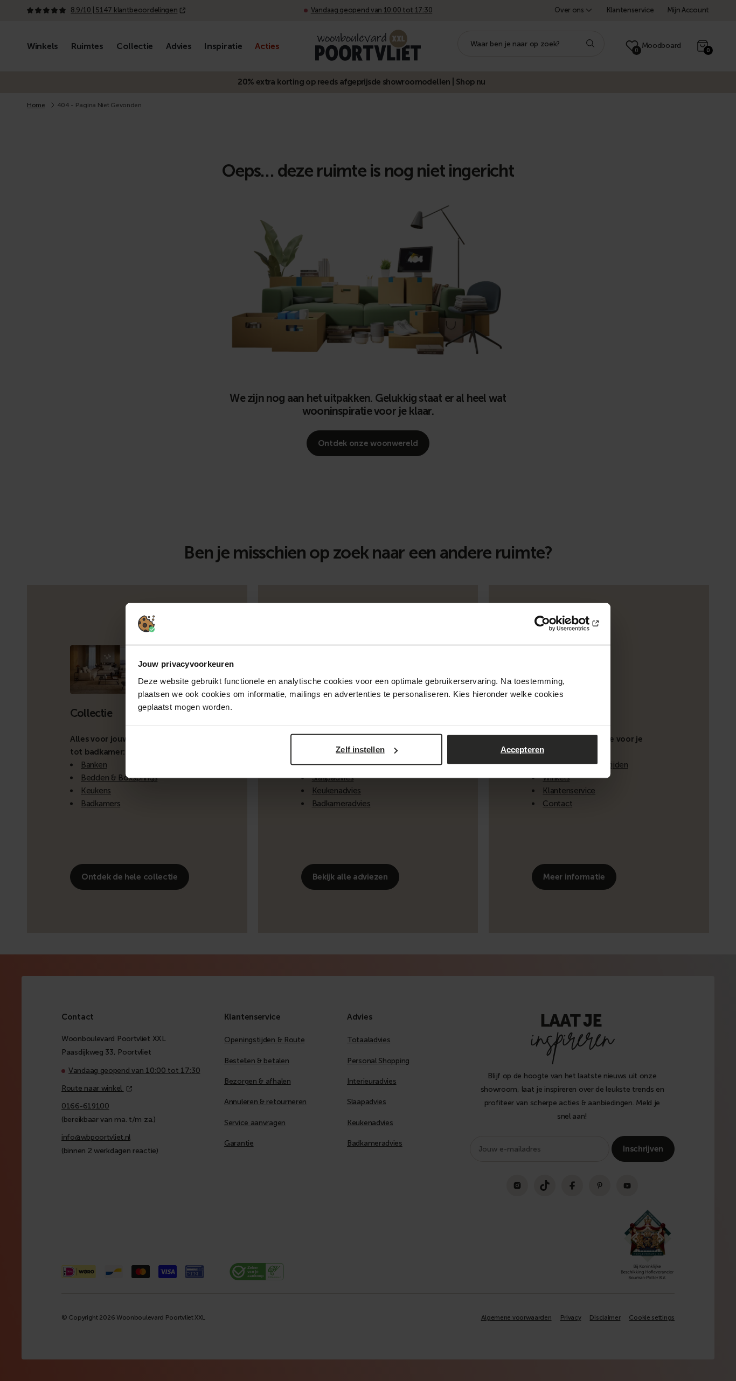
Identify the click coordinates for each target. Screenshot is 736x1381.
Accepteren (522, 749)
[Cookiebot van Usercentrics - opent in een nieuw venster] (551, 624)
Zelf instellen (360, 749)
